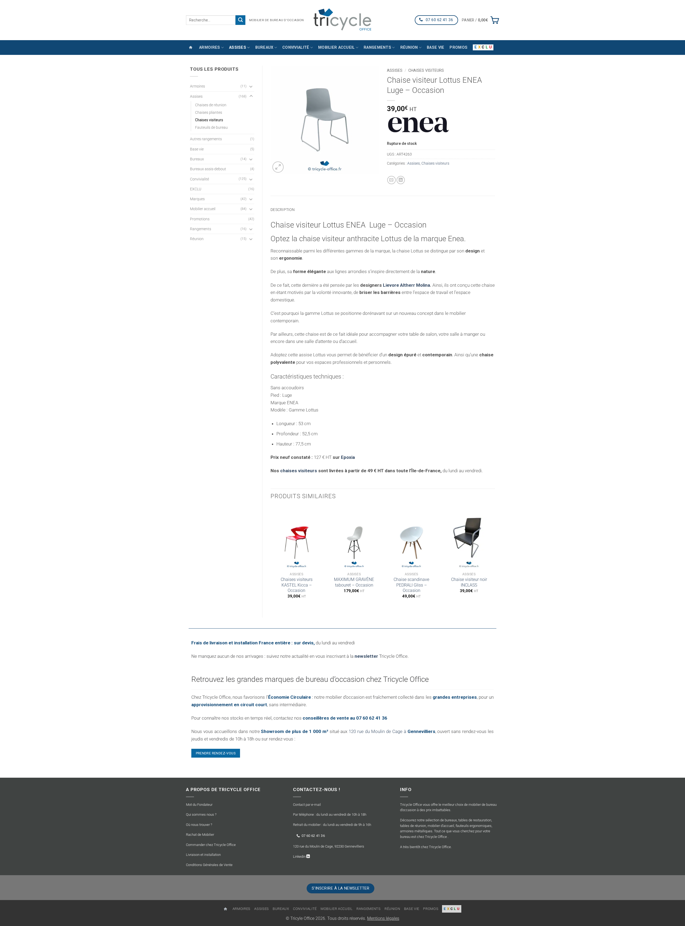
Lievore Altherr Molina (406, 285)
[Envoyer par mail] (391, 180)
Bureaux (264, 47)
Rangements (377, 47)
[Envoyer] (240, 20)
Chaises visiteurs (209, 120)
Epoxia (348, 457)
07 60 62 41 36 (313, 836)
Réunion (409, 47)
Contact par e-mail (307, 805)
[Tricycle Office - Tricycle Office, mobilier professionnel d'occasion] (342, 19)
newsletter (366, 656)
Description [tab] (283, 209)
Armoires (209, 47)
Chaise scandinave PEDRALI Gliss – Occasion (411, 585)
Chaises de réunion (210, 105)
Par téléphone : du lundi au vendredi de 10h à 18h (329, 814)
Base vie (435, 47)
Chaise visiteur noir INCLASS (469, 582)
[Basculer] (251, 86)
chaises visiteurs (298, 470)
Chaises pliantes (208, 112)
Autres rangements (206, 139)
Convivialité (295, 47)
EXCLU (195, 189)
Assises (237, 47)
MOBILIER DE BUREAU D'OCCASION (276, 20)
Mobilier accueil (336, 47)
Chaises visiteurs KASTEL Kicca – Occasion (297, 585)
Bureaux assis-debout (208, 169)
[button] (480, 20)
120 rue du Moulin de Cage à (392, 731)
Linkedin (299, 857)
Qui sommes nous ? (201, 814)
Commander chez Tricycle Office (211, 845)
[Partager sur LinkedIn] (401, 180)
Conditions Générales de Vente (209, 865)
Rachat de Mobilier (200, 835)
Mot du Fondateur (199, 805)
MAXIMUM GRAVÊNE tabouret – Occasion (354, 582)
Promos (458, 47)
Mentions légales (383, 918)
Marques (197, 199)
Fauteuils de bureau (211, 127)
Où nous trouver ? (199, 825)
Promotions (200, 219)
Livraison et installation (203, 855)
